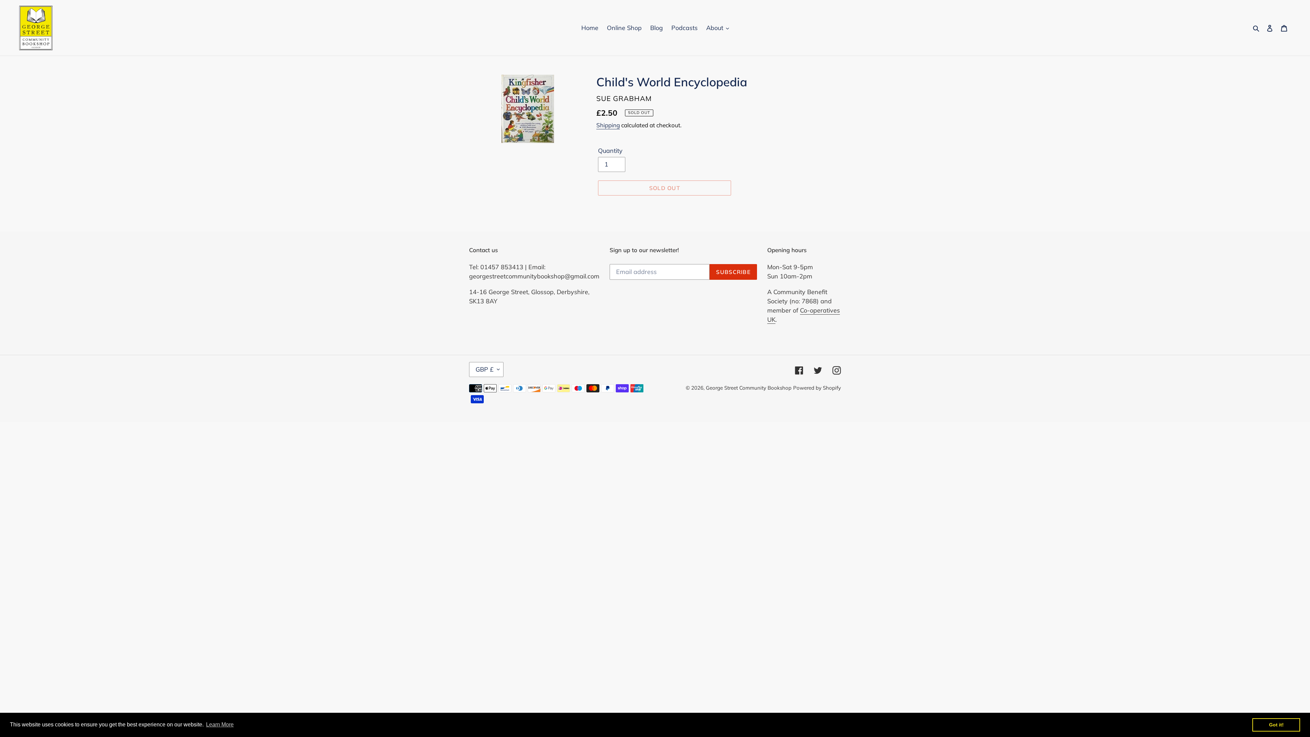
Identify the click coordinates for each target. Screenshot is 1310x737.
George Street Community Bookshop (748, 388)
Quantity (610, 151)
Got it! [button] (1276, 724)
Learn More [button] (220, 724)
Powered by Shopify (817, 388)
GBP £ (485, 369)
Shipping (608, 125)
